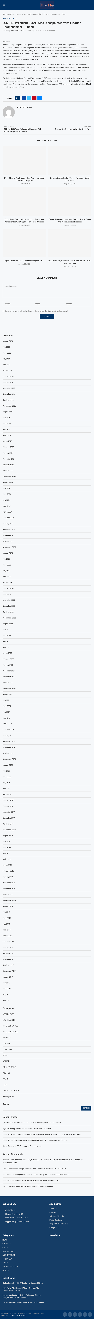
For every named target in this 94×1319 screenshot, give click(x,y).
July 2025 (6, 418)
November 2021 (9, 677)
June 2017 (7, 989)
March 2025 (7, 441)
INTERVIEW (7, 1049)
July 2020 (6, 771)
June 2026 (7, 353)
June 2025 (7, 423)
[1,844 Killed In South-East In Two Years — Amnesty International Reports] (24, 160)
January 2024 (8, 524)
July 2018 (6, 912)
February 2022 (8, 659)
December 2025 (9, 388)
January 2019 (8, 877)
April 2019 (7, 859)
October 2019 (8, 824)
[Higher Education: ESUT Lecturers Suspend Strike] (24, 243)
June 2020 (7, 777)
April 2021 (7, 718)
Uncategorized (8, 1096)
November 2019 (9, 818)
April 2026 (7, 365)
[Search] (90, 5)
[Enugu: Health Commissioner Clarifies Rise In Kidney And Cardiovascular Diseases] (69, 201)
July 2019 (6, 841)
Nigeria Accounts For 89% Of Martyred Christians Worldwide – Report (43, 1175)
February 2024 (8, 518)
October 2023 (8, 541)
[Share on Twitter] (29, 98)
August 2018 (8, 906)
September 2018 (9, 900)
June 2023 (7, 565)
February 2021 (8, 730)
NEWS (5, 1055)
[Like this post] (18, 98)
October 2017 (8, 965)
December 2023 (9, 529)
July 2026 (6, 347)
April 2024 (7, 506)
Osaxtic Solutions (19, 1315)
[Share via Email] (39, 98)
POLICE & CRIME (9, 1067)
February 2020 (8, 800)
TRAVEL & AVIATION (11, 1091)
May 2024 (6, 500)
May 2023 (6, 571)
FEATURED (7, 1043)
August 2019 (8, 836)
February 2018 (8, 942)
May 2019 (6, 853)
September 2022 (9, 618)
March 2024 (7, 512)
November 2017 (9, 959)
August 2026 (8, 341)
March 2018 (7, 936)
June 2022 (7, 635)
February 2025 (8, 447)
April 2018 (7, 930)
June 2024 (7, 494)
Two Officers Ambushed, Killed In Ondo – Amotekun (23, 1302)
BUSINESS (7, 1038)
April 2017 (7, 1000)
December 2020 (9, 741)
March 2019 (7, 865)
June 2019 (7, 847)
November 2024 (9, 465)
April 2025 (7, 435)
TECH (5, 1085)
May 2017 (6, 995)
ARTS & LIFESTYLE (10, 1026)
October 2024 (8, 471)
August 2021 (8, 694)
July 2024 (6, 488)
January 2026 (8, 382)
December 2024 (9, 459)
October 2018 (8, 894)
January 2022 (8, 665)
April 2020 (7, 788)
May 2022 (6, 641)
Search (6, 1104)
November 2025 (9, 394)
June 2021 (7, 706)
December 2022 (9, 600)
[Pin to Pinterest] (34, 98)
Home (5, 14)
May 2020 (6, 783)
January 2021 (8, 735)
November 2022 (9, 606)
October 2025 (8, 400)
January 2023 (8, 594)
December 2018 (9, 883)
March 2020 (7, 794)
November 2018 (9, 889)
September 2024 (9, 476)
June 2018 (7, 918)
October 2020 (8, 753)
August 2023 (8, 553)
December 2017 (9, 953)
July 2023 (6, 559)
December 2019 (9, 812)
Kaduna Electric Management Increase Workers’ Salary (38, 1180)
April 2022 (7, 647)
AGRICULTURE (8, 1014)
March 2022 (7, 653)
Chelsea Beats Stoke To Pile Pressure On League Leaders (31, 1186)
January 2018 (8, 947)
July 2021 (6, 700)
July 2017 (6, 983)
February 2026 (8, 376)
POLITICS (6, 1073)
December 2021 (9, 671)
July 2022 (6, 630)
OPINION (6, 1061)
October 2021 (8, 683)
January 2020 (8, 806)
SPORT (5, 1079)
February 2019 (8, 871)
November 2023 (9, 535)
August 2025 (8, 412)
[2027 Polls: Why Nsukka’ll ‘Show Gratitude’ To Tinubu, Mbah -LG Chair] (69, 243)
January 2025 (8, 453)
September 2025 (9, 406)
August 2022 (8, 624)
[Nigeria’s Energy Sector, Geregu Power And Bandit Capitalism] (69, 160)
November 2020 (9, 747)
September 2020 (9, 759)
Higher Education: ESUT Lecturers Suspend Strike (24, 261)
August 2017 (8, 977)
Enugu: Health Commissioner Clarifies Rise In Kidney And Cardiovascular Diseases (35, 1140)
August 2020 (8, 765)
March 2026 (7, 371)
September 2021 (9, 688)
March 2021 (7, 724)
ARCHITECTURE (9, 1020)
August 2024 (8, 482)
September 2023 (9, 547)
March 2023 (7, 582)
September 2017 (9, 971)
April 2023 (7, 577)
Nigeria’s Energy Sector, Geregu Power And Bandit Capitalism (27, 1128)
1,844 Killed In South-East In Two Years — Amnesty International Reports (32, 1123)
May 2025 (6, 429)
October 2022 (8, 612)
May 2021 (6, 712)
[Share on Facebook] (24, 98)
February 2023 (8, 588)
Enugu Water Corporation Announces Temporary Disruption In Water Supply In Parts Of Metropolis (42, 1134)
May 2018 (6, 924)
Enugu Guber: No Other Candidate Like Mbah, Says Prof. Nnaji (42, 1169)
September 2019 (9, 830)
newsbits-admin (17, 31)
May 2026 (6, 359)
